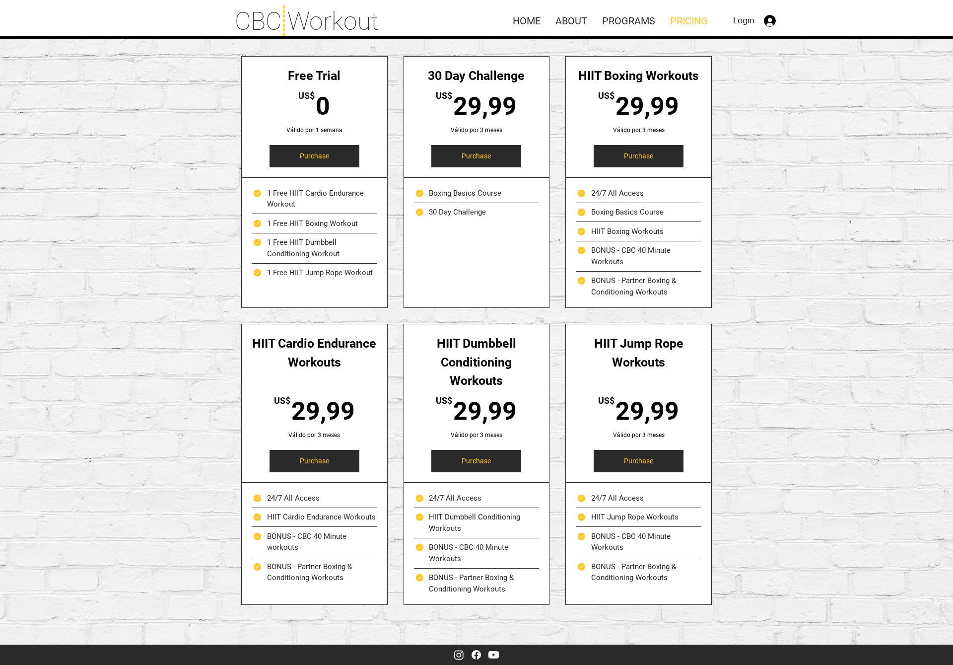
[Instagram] (459, 655)
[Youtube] (493, 655)
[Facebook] (476, 655)
